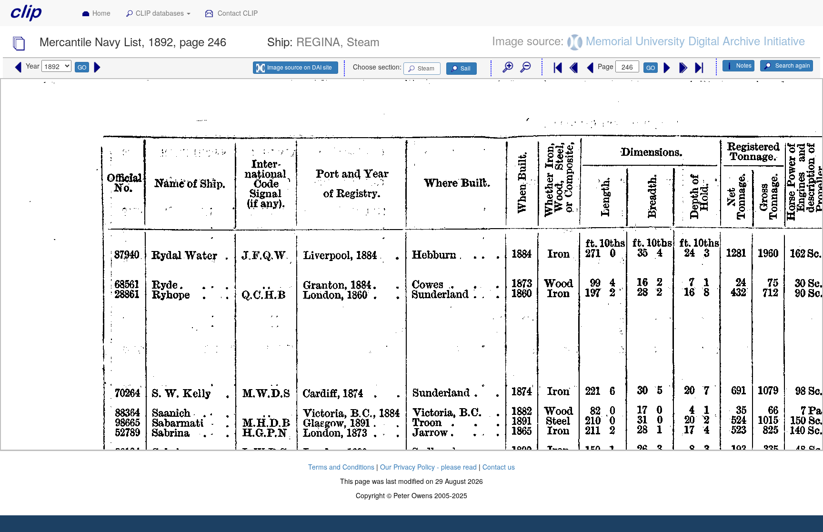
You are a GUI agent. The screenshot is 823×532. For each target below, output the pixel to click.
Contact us (498, 467)
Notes (744, 65)
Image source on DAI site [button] (299, 67)
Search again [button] (792, 65)
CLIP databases (161, 13)
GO (82, 67)
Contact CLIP (237, 13)
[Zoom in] (507, 67)
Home (101, 13)
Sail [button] (466, 68)
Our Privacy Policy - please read (428, 467)
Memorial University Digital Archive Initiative (695, 40)
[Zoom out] (525, 67)
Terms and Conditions (341, 467)
